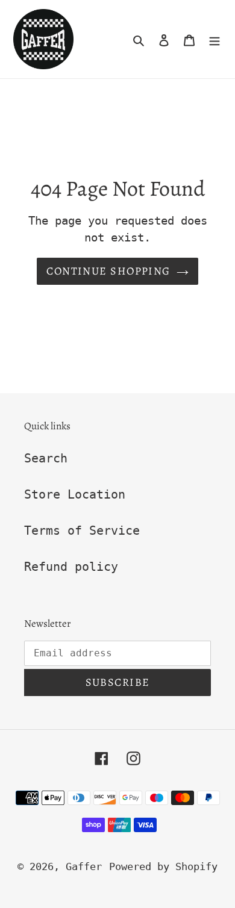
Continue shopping (108, 271)
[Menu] (214, 39)
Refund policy (71, 566)
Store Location (74, 494)
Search (45, 458)
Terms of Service (82, 530)
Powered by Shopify (163, 866)
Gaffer (84, 866)
